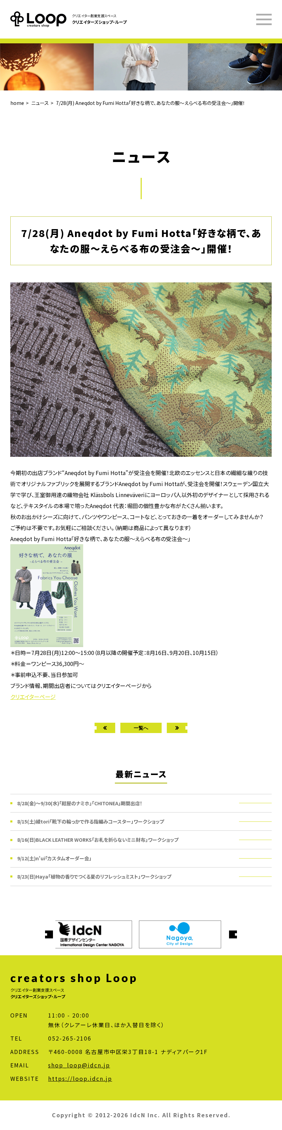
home (17, 102)
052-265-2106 (69, 1038)
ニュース (40, 102)
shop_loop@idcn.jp (79, 1065)
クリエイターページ (33, 696)
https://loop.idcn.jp (80, 1078)
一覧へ (141, 728)
